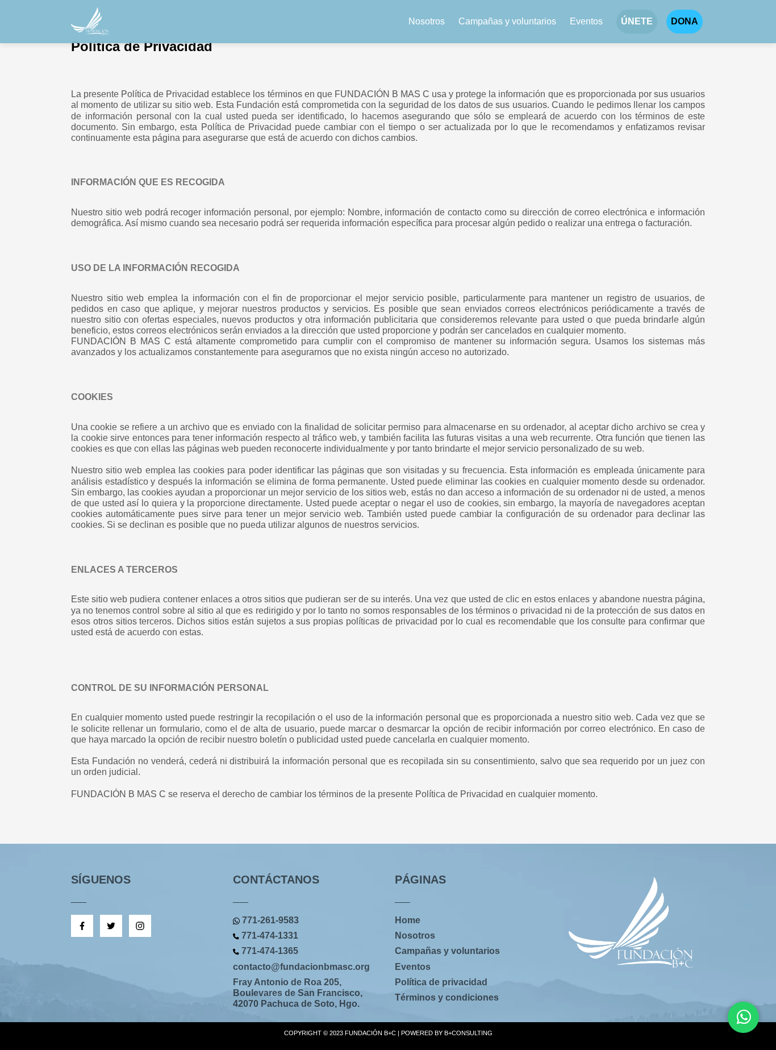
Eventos (586, 21)
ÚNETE (637, 21)
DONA (684, 21)
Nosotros (426, 21)
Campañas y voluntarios (507, 21)
